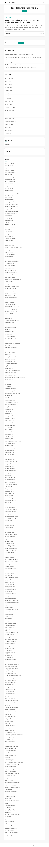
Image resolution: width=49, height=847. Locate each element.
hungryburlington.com (10, 514)
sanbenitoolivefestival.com (11, 424)
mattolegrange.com (9, 532)
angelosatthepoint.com (10, 598)
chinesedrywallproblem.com (11, 561)
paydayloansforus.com (10, 199)
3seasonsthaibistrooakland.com (12, 393)
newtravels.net (8, 197)
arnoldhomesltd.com (10, 295)
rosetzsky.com (8, 486)
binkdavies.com (8, 465)
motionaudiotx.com (9, 821)
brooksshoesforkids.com (10, 623)
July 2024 (7, 127)
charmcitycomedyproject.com (12, 497)
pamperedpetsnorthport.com (12, 333)
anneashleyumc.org (9, 684)
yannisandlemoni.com (10, 325)
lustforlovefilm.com (9, 473)
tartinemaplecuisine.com (10, 518)
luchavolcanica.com (9, 573)
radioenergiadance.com (10, 238)
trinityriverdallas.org (10, 390)
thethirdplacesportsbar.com (11, 746)
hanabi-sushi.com (9, 720)
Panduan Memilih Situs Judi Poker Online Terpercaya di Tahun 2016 (20, 67)
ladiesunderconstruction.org (11, 267)
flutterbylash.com (9, 793)
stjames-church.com (9, 491)
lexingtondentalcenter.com (11, 365)
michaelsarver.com (9, 358)
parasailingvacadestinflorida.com (12, 787)
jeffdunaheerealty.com (10, 671)
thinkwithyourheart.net (10, 304)
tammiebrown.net (9, 527)
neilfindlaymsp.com (9, 588)
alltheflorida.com (9, 780)
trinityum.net (8, 743)
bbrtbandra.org (8, 222)
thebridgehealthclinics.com (11, 632)
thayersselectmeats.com (10, 625)
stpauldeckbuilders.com (10, 687)
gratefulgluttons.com (10, 418)
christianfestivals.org (10, 536)
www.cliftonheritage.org (10, 703)
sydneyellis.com (8, 366)
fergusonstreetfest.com (10, 775)
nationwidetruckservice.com (11, 577)
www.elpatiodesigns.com (10, 753)
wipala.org (7, 407)
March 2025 (8, 104)
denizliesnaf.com (9, 607)
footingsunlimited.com (10, 689)
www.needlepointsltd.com (11, 698)
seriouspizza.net (9, 614)
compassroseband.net (10, 616)
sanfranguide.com (9, 434)
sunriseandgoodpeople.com (11, 559)
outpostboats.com (9, 413)
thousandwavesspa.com (10, 584)
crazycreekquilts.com (10, 463)
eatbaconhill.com (9, 192)
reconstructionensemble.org (11, 570)
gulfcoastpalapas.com (10, 630)
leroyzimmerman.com (10, 802)
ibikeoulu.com (8, 502)
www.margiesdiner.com (10, 695)
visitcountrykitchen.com (10, 538)
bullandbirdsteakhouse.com (11, 700)
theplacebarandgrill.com (10, 593)
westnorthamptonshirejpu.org (12, 251)
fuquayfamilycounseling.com (11, 810)
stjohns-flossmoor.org (10, 564)
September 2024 (9, 121)
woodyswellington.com (10, 750)
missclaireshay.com (9, 163)
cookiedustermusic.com (10, 568)
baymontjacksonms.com (10, 550)
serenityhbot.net (9, 657)
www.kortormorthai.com (10, 680)
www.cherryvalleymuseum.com (12, 261)
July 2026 (7, 81)
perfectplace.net (9, 391)
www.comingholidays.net (11, 432)
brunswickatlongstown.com (11, 516)
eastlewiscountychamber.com (12, 447)
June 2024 (7, 130)
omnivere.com (8, 185)
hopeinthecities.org (9, 416)
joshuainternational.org (10, 659)
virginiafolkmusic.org (10, 379)
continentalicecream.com (11, 461)
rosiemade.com (8, 334)
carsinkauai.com (8, 784)
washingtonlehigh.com (10, 716)
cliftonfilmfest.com (9, 299)
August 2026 (8, 78)
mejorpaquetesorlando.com (11, 341)
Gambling (7, 144)
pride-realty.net (8, 789)
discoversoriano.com (9, 429)
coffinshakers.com (9, 504)
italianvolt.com (8, 318)
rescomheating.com (9, 825)
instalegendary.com (9, 210)
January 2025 (8, 110)
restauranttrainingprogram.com (12, 370)
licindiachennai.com (9, 170)
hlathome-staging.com (10, 361)
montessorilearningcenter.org (12, 773)
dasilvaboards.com (9, 452)
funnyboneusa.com (9, 566)
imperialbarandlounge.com (11, 300)
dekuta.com (8, 723)
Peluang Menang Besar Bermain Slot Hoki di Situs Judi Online (19, 54)
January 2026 (8, 93)
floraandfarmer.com (9, 281)
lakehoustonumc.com (10, 652)
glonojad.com (8, 488)
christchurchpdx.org (9, 466)
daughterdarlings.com (10, 172)
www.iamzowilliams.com (10, 736)
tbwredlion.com (8, 768)
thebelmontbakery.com (10, 201)
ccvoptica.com (8, 714)
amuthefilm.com (9, 472)
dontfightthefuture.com (10, 293)
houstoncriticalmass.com (11, 440)
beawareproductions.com (11, 498)
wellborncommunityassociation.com (13, 247)
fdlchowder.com (8, 696)
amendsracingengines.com (11, 679)
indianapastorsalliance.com (11, 600)
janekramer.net (8, 520)
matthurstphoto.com (10, 778)
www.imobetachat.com (10, 646)
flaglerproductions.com (10, 457)
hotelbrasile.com (9, 252)
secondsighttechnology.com (11, 356)
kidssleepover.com (9, 195)
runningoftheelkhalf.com (11, 670)
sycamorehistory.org (9, 730)
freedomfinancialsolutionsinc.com (13, 675)
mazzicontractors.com (10, 745)
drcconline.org (8, 591)
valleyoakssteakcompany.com (12, 602)
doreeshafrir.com (9, 495)
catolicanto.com (8, 386)
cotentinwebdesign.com (10, 263)
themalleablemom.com (10, 511)
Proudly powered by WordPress (17, 845)
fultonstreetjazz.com (10, 254)
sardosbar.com (8, 317)
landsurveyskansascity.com (11, 686)
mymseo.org (8, 816)
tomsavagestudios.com (10, 375)
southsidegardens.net (10, 741)
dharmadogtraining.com (10, 819)
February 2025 (8, 107)
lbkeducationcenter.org (10, 388)
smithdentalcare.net (10, 830)
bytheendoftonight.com (10, 415)
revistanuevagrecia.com (10, 489)
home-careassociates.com (11, 399)
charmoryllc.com (9, 436)
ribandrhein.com (9, 382)
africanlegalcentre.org (10, 479)
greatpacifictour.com (10, 580)
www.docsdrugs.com (10, 693)
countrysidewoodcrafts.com (11, 204)
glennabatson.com (9, 454)
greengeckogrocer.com (10, 359)
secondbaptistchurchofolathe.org (12, 814)
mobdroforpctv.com (9, 420)
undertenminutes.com (10, 183)
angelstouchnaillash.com (11, 347)
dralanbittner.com (9, 324)
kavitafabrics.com (9, 572)
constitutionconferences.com (11, 609)
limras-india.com (9, 165)
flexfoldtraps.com (9, 677)
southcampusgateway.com (11, 243)
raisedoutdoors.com (9, 302)
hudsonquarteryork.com (10, 755)
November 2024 (8, 116)
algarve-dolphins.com (10, 539)
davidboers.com (8, 645)
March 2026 (8, 87)
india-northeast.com (9, 290)
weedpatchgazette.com (10, 327)
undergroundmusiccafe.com (11, 832)
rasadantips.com (9, 186)
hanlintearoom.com (9, 794)
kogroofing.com (8, 235)
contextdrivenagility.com (10, 500)
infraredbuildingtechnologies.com (13, 274)
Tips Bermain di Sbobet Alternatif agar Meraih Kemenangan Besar (20, 64)
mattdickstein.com (9, 648)
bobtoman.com (8, 231)
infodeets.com (8, 174)
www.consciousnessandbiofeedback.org (14, 734)
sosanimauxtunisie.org (10, 233)
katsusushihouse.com (10, 481)
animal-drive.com (9, 620)
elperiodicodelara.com (10, 167)
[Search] (44, 2)
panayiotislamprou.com (10, 242)
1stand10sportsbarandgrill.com (12, 343)
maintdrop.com (8, 229)
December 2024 (8, 113)
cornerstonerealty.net (10, 732)
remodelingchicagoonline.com (12, 707)
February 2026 (8, 90)
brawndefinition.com (10, 459)
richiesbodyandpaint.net (10, 169)
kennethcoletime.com (10, 513)
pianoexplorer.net (9, 739)
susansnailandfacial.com (10, 661)
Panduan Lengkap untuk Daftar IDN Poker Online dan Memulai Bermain (22, 21)
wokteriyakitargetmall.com (11, 363)
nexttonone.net (8, 655)
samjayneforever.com (10, 777)
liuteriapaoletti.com (9, 557)
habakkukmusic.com (9, 654)
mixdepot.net (8, 727)
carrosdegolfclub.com (10, 277)
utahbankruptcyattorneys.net (12, 306)
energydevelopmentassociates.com (13, 279)
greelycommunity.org (10, 482)
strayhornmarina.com (10, 456)
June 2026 (7, 84)
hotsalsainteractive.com (10, 176)
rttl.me (6, 823)
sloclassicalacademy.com (10, 450)
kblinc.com (7, 329)
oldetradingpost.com (10, 265)
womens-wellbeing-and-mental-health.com (15, 377)
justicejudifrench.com (10, 507)
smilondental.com (9, 350)
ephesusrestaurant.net (10, 748)
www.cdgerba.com (9, 759)
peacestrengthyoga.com (10, 673)
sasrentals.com (8, 354)
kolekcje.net (8, 384)
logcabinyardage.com (10, 643)
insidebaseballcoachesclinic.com (12, 782)
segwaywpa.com (9, 629)
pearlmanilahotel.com (10, 227)
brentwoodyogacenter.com (11, 709)
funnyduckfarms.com (10, 796)
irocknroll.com (8, 308)
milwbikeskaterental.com (11, 548)
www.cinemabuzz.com (10, 725)
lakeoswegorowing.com (10, 809)
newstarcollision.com (10, 352)
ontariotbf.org (8, 208)
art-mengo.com (8, 523)
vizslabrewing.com (9, 322)
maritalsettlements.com (10, 547)
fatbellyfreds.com (9, 752)
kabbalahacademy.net (10, 349)
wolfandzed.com (9, 721)
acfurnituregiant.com (10, 181)
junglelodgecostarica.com (11, 534)
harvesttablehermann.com (11, 275)
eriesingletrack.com (9, 331)
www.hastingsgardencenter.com (12, 737)
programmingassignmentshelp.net (13, 194)
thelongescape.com (9, 531)
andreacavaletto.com (10, 400)
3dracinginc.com (9, 438)
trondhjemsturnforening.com (12, 764)
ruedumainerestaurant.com (11, 484)
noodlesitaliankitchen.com (11, 213)
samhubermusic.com (10, 834)
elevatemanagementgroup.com (12, 800)
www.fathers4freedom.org (11, 666)
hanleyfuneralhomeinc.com (11, 340)
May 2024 (7, 133)
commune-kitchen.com (10, 470)
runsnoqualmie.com (9, 691)
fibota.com (7, 757)
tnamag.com (8, 621)
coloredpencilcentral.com (11, 297)
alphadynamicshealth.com (11, 791)
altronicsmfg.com (9, 190)
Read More (8, 33)
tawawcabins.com (9, 313)
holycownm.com (8, 575)
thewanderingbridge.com (11, 509)
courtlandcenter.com (10, 586)
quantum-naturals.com (10, 771)
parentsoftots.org (9, 638)
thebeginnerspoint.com (10, 431)
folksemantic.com (9, 315)
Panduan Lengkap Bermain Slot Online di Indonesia (17, 62)
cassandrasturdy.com (10, 422)
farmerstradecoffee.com (10, 641)
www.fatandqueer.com (10, 682)
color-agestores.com (9, 406)
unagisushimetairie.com (10, 217)
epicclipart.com (8, 226)
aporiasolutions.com (9, 627)
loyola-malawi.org (9, 409)
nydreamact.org (8, 215)
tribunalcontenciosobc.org (11, 448)
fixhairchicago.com (9, 605)
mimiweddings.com (9, 827)
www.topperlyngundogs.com (11, 668)
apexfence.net (8, 835)
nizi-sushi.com (8, 522)
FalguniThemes (35, 845)
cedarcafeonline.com (10, 179)
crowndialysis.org (9, 368)
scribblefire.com (8, 395)
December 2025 (8, 96)
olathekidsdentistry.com (10, 338)
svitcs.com (7, 613)
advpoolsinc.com (9, 596)
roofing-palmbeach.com (10, 292)
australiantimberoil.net (10, 270)
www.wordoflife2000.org (11, 309)
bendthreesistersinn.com (11, 563)
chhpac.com (8, 818)
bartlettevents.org (9, 256)
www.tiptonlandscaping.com (11, 711)
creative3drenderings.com (11, 639)
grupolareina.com (9, 259)
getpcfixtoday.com (9, 220)
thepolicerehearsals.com (10, 443)
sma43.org (7, 705)
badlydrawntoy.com (9, 650)
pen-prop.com (8, 662)
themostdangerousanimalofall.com (13, 441)
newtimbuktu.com (9, 188)
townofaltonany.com (10, 552)
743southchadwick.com (10, 288)
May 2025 (7, 98)
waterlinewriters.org (10, 634)
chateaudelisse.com (9, 245)
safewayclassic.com (9, 202)
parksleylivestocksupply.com (11, 402)
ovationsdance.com (9, 381)
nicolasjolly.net (8, 475)
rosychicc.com (8, 411)
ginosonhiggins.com (9, 543)
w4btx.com (7, 345)
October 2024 (8, 118)
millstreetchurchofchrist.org (11, 786)
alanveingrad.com (9, 541)
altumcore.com (8, 618)
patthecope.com (9, 611)
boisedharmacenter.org (10, 404)
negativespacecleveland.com (11, 555)
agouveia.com (8, 812)
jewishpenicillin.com (9, 374)
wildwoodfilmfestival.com (11, 249)
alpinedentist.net (9, 236)
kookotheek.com (9, 240)
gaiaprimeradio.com (9, 525)
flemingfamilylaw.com (10, 805)
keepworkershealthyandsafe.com (12, 211)
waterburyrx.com (9, 595)
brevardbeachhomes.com (11, 284)
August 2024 (8, 124)
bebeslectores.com (9, 268)
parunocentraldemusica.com (11, 761)
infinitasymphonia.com (10, 477)
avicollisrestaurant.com (10, 589)
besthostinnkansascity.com (11, 828)
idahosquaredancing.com (11, 311)
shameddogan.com (9, 636)
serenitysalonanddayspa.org (11, 177)
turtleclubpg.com (9, 579)
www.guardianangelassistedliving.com (14, 762)
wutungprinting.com (10, 545)
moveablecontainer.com (10, 258)
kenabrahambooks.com (10, 468)
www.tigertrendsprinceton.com (12, 664)
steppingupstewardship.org (11, 712)
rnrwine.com (8, 807)
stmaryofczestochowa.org (11, 506)
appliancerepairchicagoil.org (11, 206)
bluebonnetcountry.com (10, 224)
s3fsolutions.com (9, 283)
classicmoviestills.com (10, 425)
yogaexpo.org (8, 397)
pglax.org (7, 554)
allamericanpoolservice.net (11, 372)
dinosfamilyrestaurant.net (11, 272)
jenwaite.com (9, 2)
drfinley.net (7, 803)
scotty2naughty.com (9, 493)
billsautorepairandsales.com (11, 769)
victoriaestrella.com (9, 582)
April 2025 (7, 101)
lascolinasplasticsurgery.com (11, 702)
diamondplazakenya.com (10, 766)
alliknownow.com (9, 445)
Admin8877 (41, 33)
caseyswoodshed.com (10, 604)
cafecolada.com (8, 427)
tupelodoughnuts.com (10, 336)
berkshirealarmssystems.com (12, 320)
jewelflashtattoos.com (10, 218)
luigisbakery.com (9, 718)
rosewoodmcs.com (9, 728)
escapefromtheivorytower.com (12, 286)
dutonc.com (8, 529)
